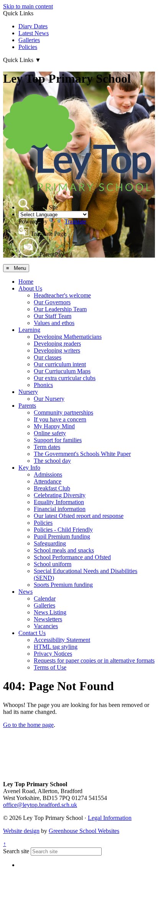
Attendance (47, 481)
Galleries (29, 40)
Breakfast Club (52, 488)
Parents (27, 405)
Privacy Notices (53, 653)
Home (25, 281)
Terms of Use (50, 667)
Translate (75, 221)
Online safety (50, 433)
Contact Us (32, 633)
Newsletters (48, 619)
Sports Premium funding (63, 584)
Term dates (47, 447)
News (25, 591)
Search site (16, 851)
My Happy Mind (54, 426)
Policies (27, 47)
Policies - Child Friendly (63, 529)
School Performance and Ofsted (72, 557)
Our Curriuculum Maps (62, 371)
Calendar (45, 598)
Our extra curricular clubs (64, 378)
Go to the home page (28, 725)
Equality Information (59, 502)
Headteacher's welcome (62, 295)
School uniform (52, 564)
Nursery (28, 392)
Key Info (29, 467)
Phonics (43, 385)
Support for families (58, 440)
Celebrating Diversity (60, 495)
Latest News (33, 33)
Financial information (60, 509)
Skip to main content (28, 6)
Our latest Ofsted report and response (78, 516)
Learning (29, 330)
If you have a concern (60, 419)
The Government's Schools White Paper (82, 454)
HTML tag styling (55, 646)
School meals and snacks (64, 550)
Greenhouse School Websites (84, 831)
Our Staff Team (52, 316)
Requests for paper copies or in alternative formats (94, 660)
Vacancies (46, 626)
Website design (21, 831)
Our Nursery (49, 398)
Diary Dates (33, 26)
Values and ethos (54, 323)
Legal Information (110, 818)
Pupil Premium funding (62, 536)
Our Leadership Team (60, 309)
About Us (30, 288)
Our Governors (52, 302)
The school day (52, 460)
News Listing (50, 612)
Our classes (47, 357)
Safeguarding (50, 543)
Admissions (48, 474)
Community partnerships (63, 412)
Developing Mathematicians (68, 336)
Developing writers (57, 350)
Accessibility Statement (62, 640)
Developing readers (57, 343)
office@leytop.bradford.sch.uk (40, 805)
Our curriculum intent (60, 364)
